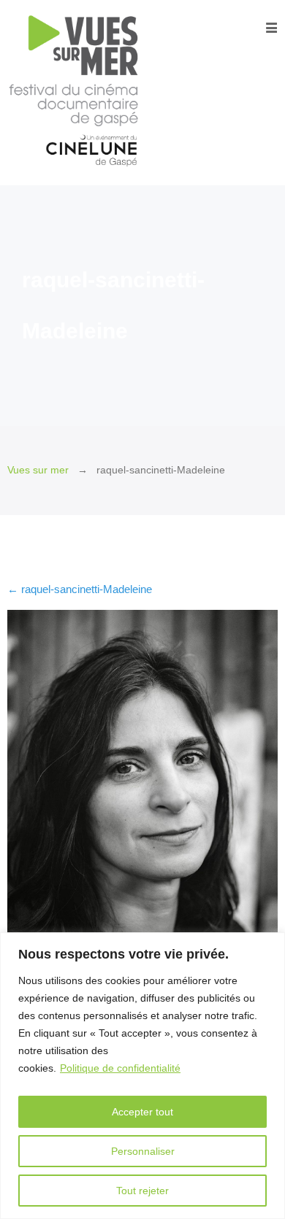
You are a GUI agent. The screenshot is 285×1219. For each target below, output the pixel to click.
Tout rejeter (142, 1190)
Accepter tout (142, 1112)
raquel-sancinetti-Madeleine (79, 589)
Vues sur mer (38, 470)
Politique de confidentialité (120, 1068)
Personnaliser (143, 1151)
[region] (142, 1075)
